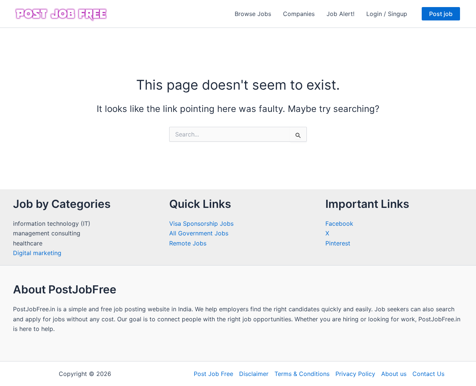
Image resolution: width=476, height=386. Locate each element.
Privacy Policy (355, 373)
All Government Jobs (198, 233)
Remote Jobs (187, 243)
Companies (299, 13)
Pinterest (337, 243)
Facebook (339, 223)
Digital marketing (37, 253)
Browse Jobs (253, 13)
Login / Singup (386, 13)
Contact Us (428, 373)
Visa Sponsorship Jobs (201, 223)
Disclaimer (253, 373)
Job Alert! (340, 13)
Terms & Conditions (301, 373)
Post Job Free (213, 373)
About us (393, 373)
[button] (441, 13)
